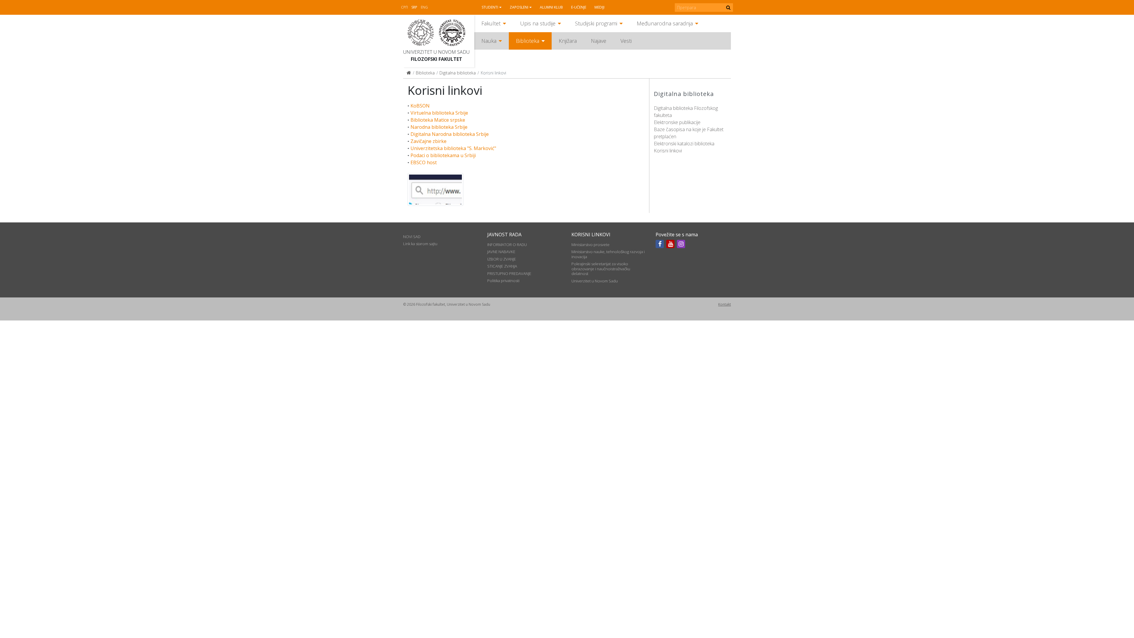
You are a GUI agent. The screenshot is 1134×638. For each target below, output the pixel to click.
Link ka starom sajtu (420, 243)
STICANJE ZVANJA (502, 266)
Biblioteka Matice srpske (437, 120)
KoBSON (420, 105)
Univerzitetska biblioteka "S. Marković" (453, 148)
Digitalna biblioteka (457, 73)
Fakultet (491, 23)
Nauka (488, 40)
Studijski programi (596, 23)
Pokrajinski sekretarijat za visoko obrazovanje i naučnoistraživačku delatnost (600, 268)
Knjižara (568, 40)
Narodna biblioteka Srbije (438, 127)
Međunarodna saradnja (665, 23)
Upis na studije (537, 23)
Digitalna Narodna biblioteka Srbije (449, 134)
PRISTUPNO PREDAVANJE (509, 273)
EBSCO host (423, 162)
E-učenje (578, 7)
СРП (404, 7)
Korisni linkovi (668, 150)
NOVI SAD (412, 236)
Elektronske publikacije (677, 122)
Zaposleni (519, 7)
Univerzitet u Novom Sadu (436, 52)
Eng (424, 7)
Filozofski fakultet (436, 59)
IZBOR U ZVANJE (501, 259)
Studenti (490, 7)
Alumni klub (551, 7)
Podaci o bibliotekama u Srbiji (443, 155)
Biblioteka (527, 40)
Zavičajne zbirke (428, 141)
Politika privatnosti (503, 280)
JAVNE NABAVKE (501, 251)
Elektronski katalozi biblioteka (684, 143)
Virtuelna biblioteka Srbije (439, 113)
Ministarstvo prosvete (590, 244)
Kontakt (724, 304)
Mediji (599, 7)
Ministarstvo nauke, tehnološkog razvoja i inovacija (608, 254)
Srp (414, 7)
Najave (598, 40)
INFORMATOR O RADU (507, 244)
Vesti (626, 40)
